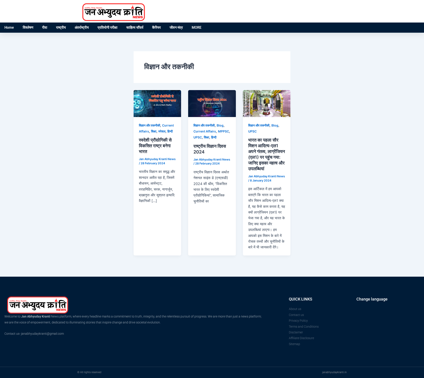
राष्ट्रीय (61, 27)
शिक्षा (153, 131)
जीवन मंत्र (176, 27)
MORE (196, 27)
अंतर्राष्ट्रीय (82, 27)
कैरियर (156, 27)
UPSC (197, 137)
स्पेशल (161, 131)
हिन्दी (170, 131)
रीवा (44, 27)
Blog (220, 125)
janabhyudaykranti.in (334, 372)
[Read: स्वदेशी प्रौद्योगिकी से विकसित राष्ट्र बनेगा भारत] (157, 103)
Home (9, 27)
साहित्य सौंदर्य (134, 27)
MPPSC (223, 131)
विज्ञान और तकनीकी (149, 125)
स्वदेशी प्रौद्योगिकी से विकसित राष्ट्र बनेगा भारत (155, 145)
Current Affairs (204, 131)
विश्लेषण (28, 27)
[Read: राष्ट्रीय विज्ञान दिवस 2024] (212, 103)
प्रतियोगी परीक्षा (107, 27)
